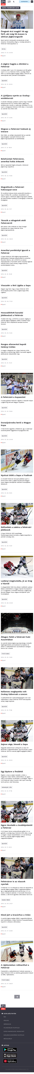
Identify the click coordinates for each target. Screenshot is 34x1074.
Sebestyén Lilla (7, 787)
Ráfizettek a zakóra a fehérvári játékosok (16, 528)
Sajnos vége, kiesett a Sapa (14, 744)
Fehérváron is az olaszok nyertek (13, 882)
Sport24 (4, 80)
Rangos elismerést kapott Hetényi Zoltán (13, 345)
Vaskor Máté (6, 900)
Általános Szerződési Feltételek (14, 1035)
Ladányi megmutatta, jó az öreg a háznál (16, 582)
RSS (5, 1016)
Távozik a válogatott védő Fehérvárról (13, 221)
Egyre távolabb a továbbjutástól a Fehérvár (16, 826)
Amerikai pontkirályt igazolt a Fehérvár (15, 251)
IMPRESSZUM (7, 1024)
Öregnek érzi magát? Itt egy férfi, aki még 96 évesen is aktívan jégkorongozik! (14, 34)
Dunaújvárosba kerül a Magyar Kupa (16, 423)
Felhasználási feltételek (12, 1027)
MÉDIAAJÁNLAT (8, 1038)
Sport (4, 55)
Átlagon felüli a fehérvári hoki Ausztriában (15, 638)
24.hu (4, 49)
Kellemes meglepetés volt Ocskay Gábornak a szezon (14, 692)
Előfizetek (24, 1)
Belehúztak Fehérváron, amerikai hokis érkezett (12, 160)
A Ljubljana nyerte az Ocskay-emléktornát (15, 96)
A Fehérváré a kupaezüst (13, 397)
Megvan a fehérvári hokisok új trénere (16, 130)
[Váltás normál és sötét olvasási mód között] (14, 2)
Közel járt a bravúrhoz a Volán (16, 915)
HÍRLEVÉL (6, 1020)
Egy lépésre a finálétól (12, 771)
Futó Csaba (5, 653)
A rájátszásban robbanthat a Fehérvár (15, 966)
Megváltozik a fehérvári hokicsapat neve (12, 188)
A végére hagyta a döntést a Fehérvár (14, 65)
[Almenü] (9, 1)
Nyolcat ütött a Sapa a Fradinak (16, 475)
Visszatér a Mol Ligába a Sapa (16, 285)
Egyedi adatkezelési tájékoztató (14, 1031)
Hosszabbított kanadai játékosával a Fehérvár (12, 314)
